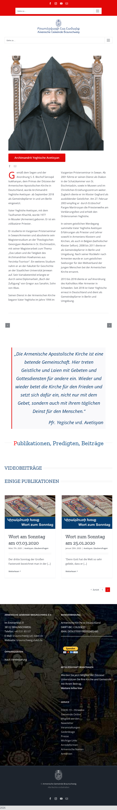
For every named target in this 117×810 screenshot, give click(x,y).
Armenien (66, 753)
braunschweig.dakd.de (29, 640)
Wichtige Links (69, 740)
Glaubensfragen (41, 548)
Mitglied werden (70, 718)
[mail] (15, 166)
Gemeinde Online (71, 714)
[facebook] (9, 166)
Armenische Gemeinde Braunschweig (59, 783)
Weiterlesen (14, 571)
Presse (65, 736)
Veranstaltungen (70, 727)
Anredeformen (69, 745)
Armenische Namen (72, 749)
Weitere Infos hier (71, 688)
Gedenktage (68, 732)
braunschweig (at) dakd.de (28, 635)
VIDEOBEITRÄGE (23, 468)
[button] (7, 325)
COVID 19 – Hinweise (72, 710)
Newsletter (67, 723)
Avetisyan (28, 548)
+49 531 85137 (22, 631)
